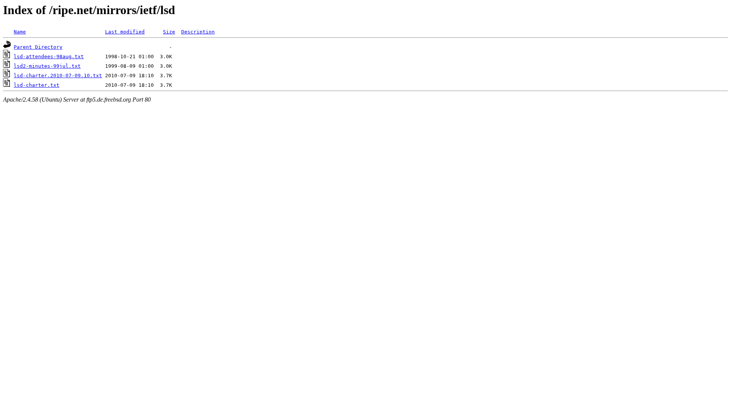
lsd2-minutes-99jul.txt (47, 66)
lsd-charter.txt (36, 85)
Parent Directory (38, 47)
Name (20, 32)
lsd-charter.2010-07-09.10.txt (58, 75)
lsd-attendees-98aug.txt (49, 56)
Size (169, 32)
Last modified (125, 32)
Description (198, 32)
